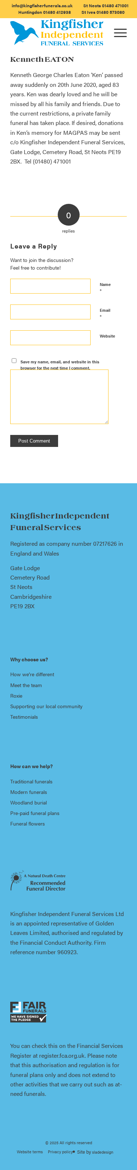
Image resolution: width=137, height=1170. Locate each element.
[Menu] (117, 32)
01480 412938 (44, 12)
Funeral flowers (27, 823)
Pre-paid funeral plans (35, 812)
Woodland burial (28, 802)
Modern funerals (28, 791)
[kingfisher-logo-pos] (56, 32)
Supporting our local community (46, 706)
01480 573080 (103, 12)
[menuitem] (42, 5)
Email (105, 313)
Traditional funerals (31, 781)
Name (105, 288)
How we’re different (32, 674)
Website (107, 336)
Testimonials (24, 716)
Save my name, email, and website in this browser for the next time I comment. (59, 365)
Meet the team (26, 685)
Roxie (16, 695)
